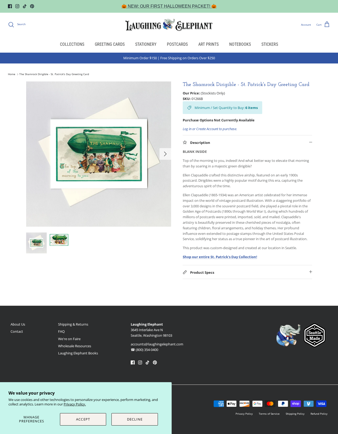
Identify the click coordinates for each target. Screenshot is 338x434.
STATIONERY (145, 44)
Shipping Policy (295, 413)
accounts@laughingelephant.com (157, 344)
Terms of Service (269, 413)
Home (11, 74)
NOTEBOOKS (240, 44)
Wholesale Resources (74, 346)
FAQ (61, 331)
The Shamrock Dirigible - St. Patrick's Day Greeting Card (54, 74)
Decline (135, 419)
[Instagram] (17, 6)
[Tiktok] (25, 6)
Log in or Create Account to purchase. (210, 128)
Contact (17, 331)
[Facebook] (10, 6)
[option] (98, 154)
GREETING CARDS (110, 44)
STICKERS (269, 44)
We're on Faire (69, 338)
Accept (83, 419)
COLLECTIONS (72, 44)
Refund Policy (319, 413)
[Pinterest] (32, 6)
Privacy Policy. (75, 404)
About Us (18, 324)
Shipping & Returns (73, 324)
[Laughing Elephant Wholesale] (169, 24)
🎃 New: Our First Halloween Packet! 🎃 (169, 6)
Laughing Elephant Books (78, 353)
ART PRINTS (208, 44)
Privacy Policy (244, 413)
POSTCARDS (177, 44)
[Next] (165, 154)
